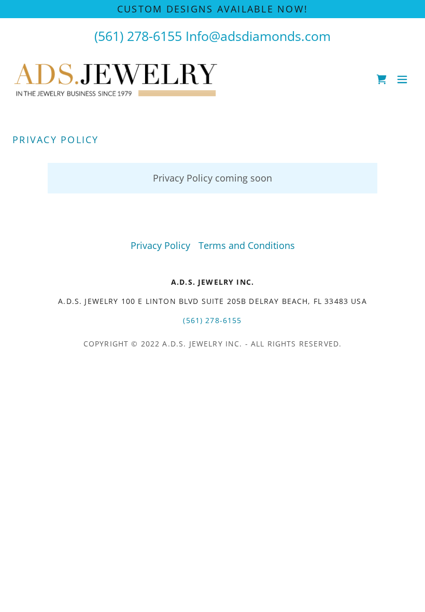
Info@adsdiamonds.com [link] (258, 36)
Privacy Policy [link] (160, 245)
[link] (117, 79)
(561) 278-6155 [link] (138, 36)
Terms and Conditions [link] (247, 245)
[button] (402, 79)
